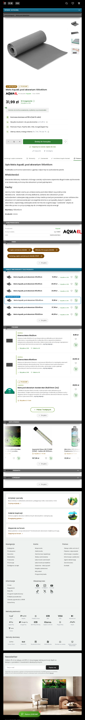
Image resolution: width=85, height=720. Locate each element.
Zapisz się (52, 667)
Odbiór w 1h (36, 348)
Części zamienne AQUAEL (18, 250)
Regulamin (11, 588)
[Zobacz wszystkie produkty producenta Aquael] (12, 93)
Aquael (57, 228)
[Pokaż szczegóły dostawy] (47, 122)
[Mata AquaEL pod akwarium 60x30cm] (9, 284)
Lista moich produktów (42, 563)
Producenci (11, 551)
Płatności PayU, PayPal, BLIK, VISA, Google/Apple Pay (29, 127)
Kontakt (66, 566)
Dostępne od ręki (13, 566)
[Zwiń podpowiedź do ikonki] (59, 711)
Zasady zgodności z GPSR (16, 600)
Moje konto (38, 548)
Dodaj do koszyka (43, 142)
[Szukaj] (66, 3)
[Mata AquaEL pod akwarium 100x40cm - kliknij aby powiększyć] (75, 24)
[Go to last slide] (7, 440)
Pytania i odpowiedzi (71, 551)
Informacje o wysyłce (71, 554)
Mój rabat (38, 571)
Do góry (44, 263)
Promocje (10, 563)
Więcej (51, 673)
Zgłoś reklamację (70, 560)
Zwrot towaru (68, 563)
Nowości (10, 554)
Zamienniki (44, 158)
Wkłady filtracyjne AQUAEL (44, 250)
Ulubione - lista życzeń (42, 566)
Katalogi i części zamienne (13, 158)
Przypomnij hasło (41, 574)
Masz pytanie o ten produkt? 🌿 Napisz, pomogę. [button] (49, 713)
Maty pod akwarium (22, 15)
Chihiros (21, 385)
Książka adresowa (41, 568)
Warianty (32, 158)
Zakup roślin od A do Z (71, 548)
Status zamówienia (41, 557)
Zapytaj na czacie (38, 147)
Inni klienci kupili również (61, 158)
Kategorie (10, 548)
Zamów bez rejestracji (42, 554)
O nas (9, 585)
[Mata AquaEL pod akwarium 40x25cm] (9, 277)
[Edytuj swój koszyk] (79, 3)
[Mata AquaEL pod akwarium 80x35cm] (9, 290)
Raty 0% (10, 591)
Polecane (10, 560)
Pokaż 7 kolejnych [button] (44, 410)
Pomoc (78, 158)
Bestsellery (11, 557)
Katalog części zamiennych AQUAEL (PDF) (24, 256)
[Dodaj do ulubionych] (65, 141)
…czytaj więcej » (47, 344)
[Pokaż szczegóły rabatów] (48, 132)
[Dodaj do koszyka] (75, 344)
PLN (17, 3)
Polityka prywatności (14, 597)
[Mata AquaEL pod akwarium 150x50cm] (9, 314)
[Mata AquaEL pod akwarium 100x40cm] (37, 51)
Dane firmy (11, 602)
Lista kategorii (9, 15)
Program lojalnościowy (15, 594)
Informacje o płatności (71, 557)
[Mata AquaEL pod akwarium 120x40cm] (9, 307)
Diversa (20, 333)
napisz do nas (51, 147)
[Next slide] (77, 440)
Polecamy (24, 86)
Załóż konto (39, 551)
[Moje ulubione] (73, 3)
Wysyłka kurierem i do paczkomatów (23, 122)
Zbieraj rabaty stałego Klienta (21, 132)
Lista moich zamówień (42, 560)
